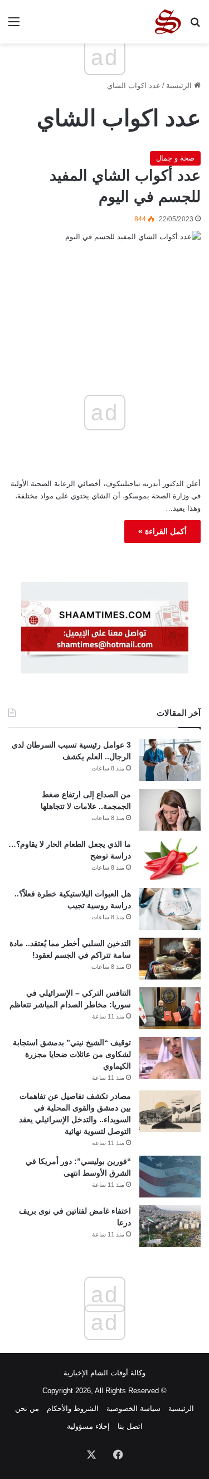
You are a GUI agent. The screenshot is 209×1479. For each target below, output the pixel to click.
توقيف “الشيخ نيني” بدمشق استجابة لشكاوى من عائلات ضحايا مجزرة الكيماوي (72, 1054)
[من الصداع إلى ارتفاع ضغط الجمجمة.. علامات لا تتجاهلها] (170, 810)
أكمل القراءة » (162, 531)
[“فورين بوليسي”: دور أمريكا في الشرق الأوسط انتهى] (170, 1176)
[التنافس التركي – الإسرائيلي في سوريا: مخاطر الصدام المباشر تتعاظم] (170, 1008)
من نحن (27, 1408)
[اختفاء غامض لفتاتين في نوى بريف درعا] (170, 1226)
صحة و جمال (175, 158)
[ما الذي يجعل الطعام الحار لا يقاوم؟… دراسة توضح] (170, 859)
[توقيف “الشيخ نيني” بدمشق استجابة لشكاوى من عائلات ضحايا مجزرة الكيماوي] (170, 1058)
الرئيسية (180, 85)
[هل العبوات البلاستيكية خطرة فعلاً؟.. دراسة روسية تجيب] (170, 909)
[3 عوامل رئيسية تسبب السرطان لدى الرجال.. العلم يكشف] (170, 760)
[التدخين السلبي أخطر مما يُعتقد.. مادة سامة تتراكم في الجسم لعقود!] (170, 958)
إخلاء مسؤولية (88, 1426)
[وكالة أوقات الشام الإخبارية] (167, 22)
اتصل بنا (130, 1426)
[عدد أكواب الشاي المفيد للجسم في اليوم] (104, 285)
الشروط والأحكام (73, 1408)
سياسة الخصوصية (133, 1408)
